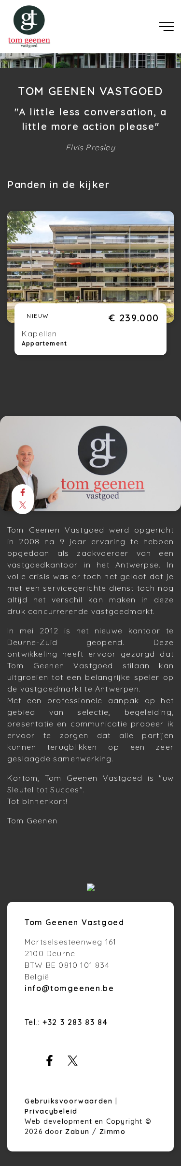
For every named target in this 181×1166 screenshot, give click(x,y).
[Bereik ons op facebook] (49, 1063)
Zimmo (112, 1131)
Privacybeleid (51, 1111)
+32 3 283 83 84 (75, 1022)
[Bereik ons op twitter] (72, 1063)
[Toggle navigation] (166, 26)
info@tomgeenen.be (69, 988)
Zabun (77, 1131)
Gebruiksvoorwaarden (70, 1101)
